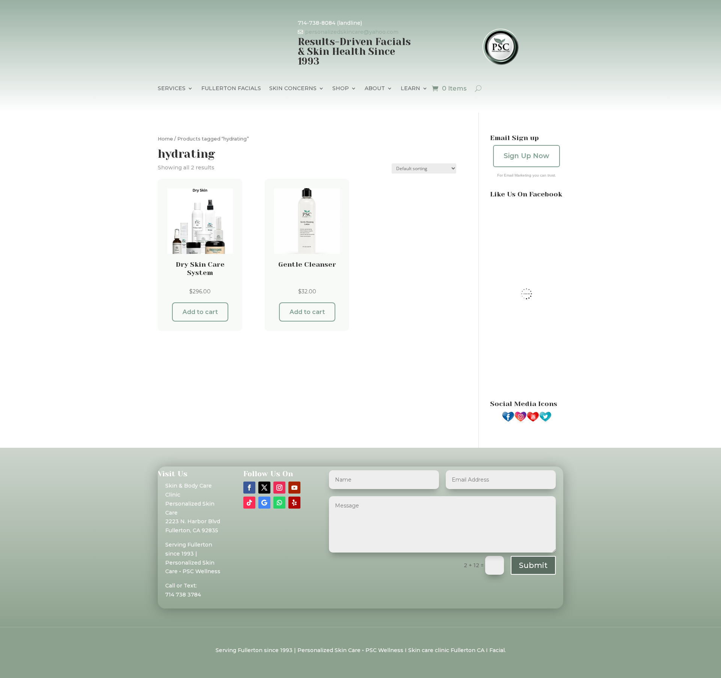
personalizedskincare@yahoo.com (351, 32)
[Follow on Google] (264, 503)
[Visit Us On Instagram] (520, 421)
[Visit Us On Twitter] (545, 421)
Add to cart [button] (200, 312)
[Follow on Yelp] (294, 503)
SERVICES (172, 89)
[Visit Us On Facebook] (508, 421)
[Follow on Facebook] (249, 488)
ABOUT (375, 89)
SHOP (340, 89)
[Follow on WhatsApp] (279, 503)
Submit (533, 565)
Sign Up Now (526, 156)
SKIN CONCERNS (293, 89)
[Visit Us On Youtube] (532, 421)
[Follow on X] (264, 488)
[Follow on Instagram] (279, 488)
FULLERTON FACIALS (231, 89)
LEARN (410, 89)
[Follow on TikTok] (249, 503)
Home (165, 139)
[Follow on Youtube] (294, 488)
